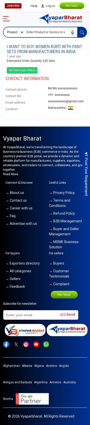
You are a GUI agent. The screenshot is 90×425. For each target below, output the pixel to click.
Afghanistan (11, 366)
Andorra (51, 366)
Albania (27, 366)
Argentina (41, 382)
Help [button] (34, 6)
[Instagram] (26, 344)
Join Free (13, 5)
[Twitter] (16, 344)
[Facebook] (6, 344)
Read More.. (11, 174)
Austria (8, 399)
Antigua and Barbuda (17, 382)
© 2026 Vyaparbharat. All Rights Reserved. (41, 416)
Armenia (55, 382)
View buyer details (24, 70)
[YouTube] (36, 344)
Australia (69, 382)
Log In (50, 6)
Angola (64, 366)
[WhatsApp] (46, 344)
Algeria (39, 366)
